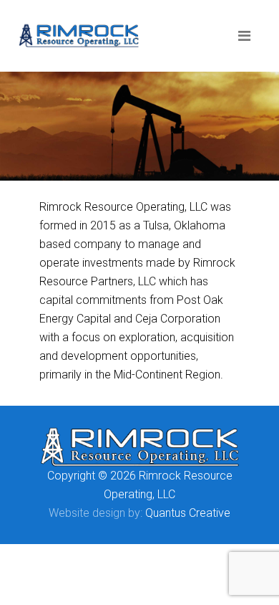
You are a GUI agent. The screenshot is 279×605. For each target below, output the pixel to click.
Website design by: (95, 513)
